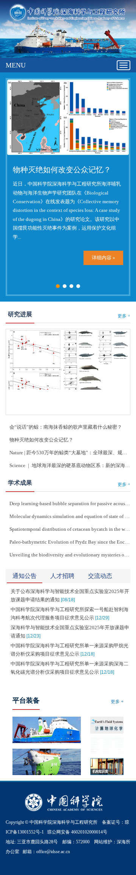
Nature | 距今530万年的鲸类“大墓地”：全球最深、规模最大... (69, 452)
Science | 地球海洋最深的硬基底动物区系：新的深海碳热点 (69, 465)
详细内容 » (103, 258)
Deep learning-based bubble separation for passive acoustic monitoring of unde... (69, 503)
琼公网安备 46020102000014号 (77, 832)
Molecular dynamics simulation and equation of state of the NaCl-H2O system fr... (69, 516)
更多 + (123, 316)
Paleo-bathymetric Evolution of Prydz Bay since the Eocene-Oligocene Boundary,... (69, 542)
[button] (58, 286)
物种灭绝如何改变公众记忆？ (62, 169)
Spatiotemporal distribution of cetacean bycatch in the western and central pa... (69, 529)
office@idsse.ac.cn (53, 851)
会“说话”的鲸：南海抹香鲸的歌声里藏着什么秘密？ (65, 427)
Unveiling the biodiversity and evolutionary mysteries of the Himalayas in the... (69, 555)
